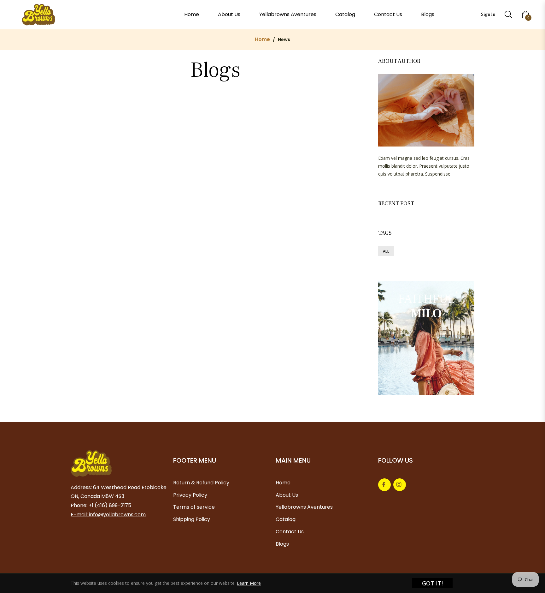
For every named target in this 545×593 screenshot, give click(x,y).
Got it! (432, 583)
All (386, 251)
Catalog (286, 519)
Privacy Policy (190, 495)
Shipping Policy (191, 519)
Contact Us (290, 531)
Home (262, 39)
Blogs (282, 544)
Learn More (249, 583)
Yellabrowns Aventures (304, 507)
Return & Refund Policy (201, 482)
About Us (287, 495)
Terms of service (194, 507)
